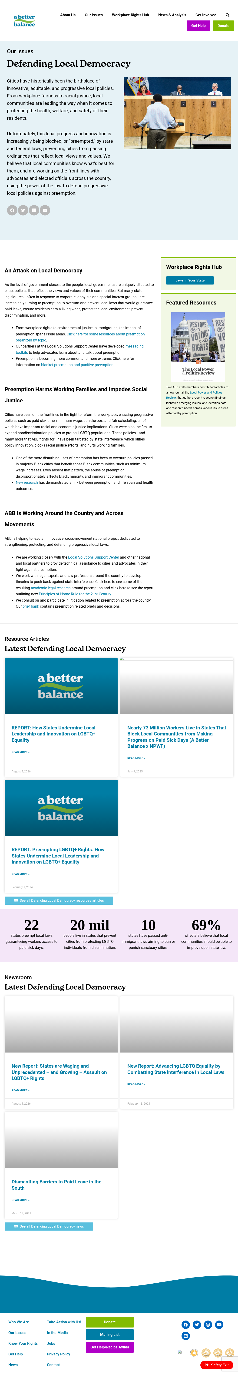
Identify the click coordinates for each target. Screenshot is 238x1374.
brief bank (31, 606)
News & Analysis (172, 15)
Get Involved (205, 15)
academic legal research (51, 588)
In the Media (57, 1333)
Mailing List (109, 1334)
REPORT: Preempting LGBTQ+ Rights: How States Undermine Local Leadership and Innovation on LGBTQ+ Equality (58, 856)
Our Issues (94, 15)
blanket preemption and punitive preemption (77, 365)
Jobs (51, 1343)
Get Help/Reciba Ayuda (109, 1347)
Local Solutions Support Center (94, 557)
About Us (68, 15)
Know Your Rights (23, 1343)
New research (27, 482)
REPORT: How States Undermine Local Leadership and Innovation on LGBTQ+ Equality (54, 734)
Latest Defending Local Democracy (65, 649)
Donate (223, 25)
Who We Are (18, 1322)
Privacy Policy (58, 1354)
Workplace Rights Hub (130, 15)
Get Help (198, 25)
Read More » (21, 752)
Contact (53, 1365)
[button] (12, 210)
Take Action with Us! (64, 1322)
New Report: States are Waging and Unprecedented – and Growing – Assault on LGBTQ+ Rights (59, 1072)
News (13, 1365)
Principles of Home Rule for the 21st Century (75, 594)
